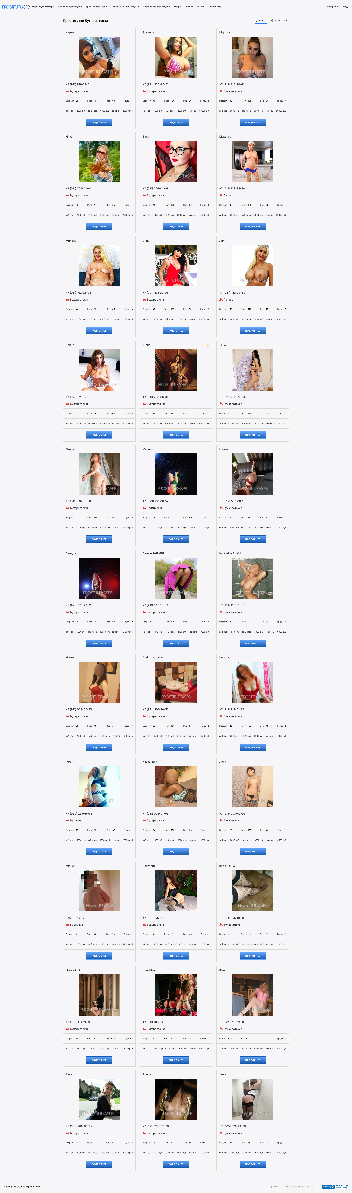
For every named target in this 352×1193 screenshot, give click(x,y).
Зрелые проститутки (97, 6)
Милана (71, 240)
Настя (70, 657)
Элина (70, 345)
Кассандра (150, 761)
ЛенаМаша (150, 970)
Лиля (222, 240)
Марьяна (225, 136)
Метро (177, 6)
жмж (69, 761)
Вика (146, 136)
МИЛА (70, 866)
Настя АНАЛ (74, 970)
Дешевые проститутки (70, 6)
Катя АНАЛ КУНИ (230, 553)
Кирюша (224, 657)
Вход (345, 6)
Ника (69, 136)
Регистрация (332, 6)
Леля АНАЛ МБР (154, 553)
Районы (189, 6)
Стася (70, 449)
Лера (222, 761)
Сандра (71, 553)
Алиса (147, 1074)
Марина (224, 32)
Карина (70, 32)
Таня (69, 1074)
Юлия (146, 345)
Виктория (149, 866)
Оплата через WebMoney (292, 1186)
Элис (146, 240)
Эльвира (148, 32)
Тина (222, 345)
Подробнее (99, 122)
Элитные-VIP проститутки (125, 6)
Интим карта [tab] (282, 20)
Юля (222, 970)
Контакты (310, 1186)
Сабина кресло (153, 657)
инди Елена (227, 866)
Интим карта (214, 6)
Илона (223, 449)
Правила (274, 1186)
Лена (222, 1074)
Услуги (200, 6)
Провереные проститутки (156, 6)
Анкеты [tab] (262, 20)
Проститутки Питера (43, 6)
